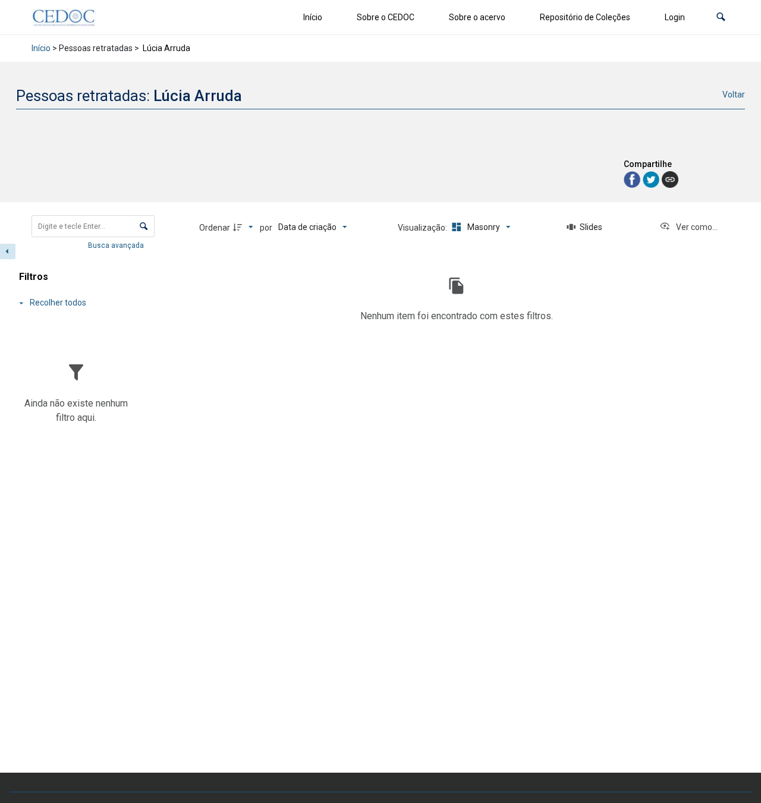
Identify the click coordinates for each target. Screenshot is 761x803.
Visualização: (423, 227)
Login (675, 17)
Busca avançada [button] (117, 245)
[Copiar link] (670, 179)
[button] (720, 17)
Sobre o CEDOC (385, 17)
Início (312, 17)
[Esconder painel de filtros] (7, 251)
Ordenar (214, 227)
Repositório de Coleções (585, 17)
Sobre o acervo (477, 17)
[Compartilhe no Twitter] (652, 178)
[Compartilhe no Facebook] (633, 178)
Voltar (733, 94)
